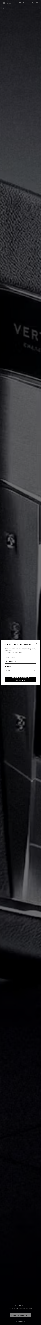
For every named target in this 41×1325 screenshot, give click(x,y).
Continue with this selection (20, 679)
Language (8, 666)
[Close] (36, 643)
